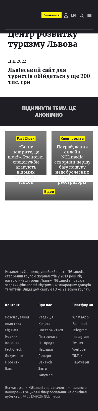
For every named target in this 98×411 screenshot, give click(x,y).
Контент (12, 305)
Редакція (45, 317)
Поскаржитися (50, 330)
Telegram (79, 330)
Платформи (82, 305)
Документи (14, 356)
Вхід (8, 368)
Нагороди (46, 343)
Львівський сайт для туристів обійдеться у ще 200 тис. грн (49, 76)
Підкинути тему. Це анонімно (49, 111)
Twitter (77, 343)
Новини (11, 337)
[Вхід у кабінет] (66, 15)
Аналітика (13, 324)
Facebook (80, 324)
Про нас (45, 305)
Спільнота (51, 15)
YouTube (79, 349)
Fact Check (13, 349)
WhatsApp (80, 317)
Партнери (80, 362)
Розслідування (17, 317)
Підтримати (48, 337)
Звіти (42, 368)
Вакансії (45, 362)
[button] (81, 15)
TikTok (77, 356)
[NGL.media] (21, 15)
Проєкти (12, 362)
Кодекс (44, 324)
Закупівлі (45, 375)
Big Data (11, 330)
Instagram (80, 337)
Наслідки (45, 349)
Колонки (12, 343)
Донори (44, 356)
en (73, 15)
